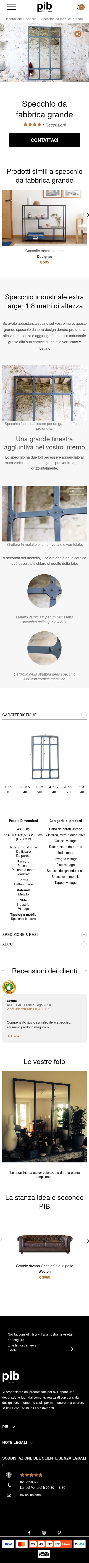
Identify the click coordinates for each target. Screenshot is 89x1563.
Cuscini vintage (66, 840)
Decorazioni (13, 18)
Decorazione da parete (65, 846)
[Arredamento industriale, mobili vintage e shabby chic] (44, 6)
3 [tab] (44, 74)
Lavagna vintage (66, 858)
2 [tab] (38, 74)
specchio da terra (30, 329)
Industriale (65, 852)
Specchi (31, 18)
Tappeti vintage (66, 882)
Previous (3, 53)
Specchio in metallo (66, 876)
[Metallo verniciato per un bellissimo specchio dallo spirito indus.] (44, 591)
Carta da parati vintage (65, 828)
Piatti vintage (65, 864)
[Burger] (11, 7)
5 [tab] (58, 74)
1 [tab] (31, 74)
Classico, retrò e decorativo (65, 834)
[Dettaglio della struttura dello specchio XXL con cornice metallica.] (44, 648)
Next (85, 53)
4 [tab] (51, 74)
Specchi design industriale (65, 870)
